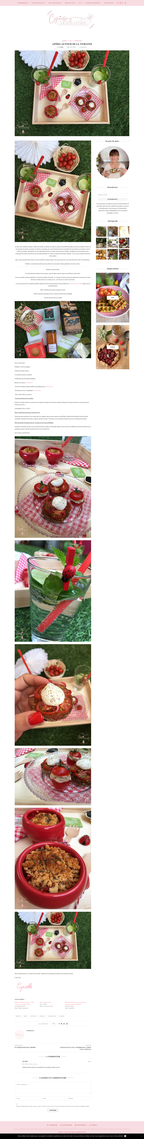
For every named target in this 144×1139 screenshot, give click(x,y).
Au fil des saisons (55, 3)
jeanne (25, 1061)
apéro (25, 1016)
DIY (80, 3)
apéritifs (64, 41)
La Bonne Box (78, 41)
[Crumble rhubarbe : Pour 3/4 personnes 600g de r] (101, 254)
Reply (89, 1061)
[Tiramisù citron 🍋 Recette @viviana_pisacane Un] (101, 243)
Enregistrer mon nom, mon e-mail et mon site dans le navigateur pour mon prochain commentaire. (53, 1106)
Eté (70, 41)
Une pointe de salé (38, 3)
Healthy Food (70, 3)
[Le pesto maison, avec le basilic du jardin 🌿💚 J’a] (101, 231)
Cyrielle (61, 47)
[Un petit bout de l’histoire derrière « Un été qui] (124, 231)
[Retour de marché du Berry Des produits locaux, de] (112, 254)
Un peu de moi (108, 3)
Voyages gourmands (93, 3)
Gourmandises (22, 3)
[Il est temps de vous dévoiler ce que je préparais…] (112, 243)
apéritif (18, 1016)
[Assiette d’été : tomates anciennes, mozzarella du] (124, 243)
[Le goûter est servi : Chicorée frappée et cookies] (112, 231)
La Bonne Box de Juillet (75, 283)
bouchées (33, 1016)
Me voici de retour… (46, 1002)
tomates (61, 1016)
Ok (125, 1136)
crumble (42, 1016)
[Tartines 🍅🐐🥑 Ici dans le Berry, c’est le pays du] (124, 254)
